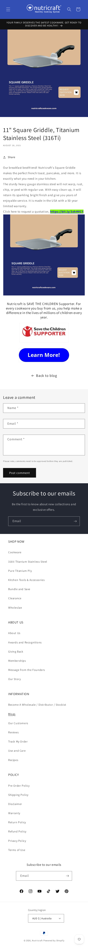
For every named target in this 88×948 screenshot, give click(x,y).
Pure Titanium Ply (20, 571)
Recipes (13, 760)
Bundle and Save (19, 589)
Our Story (14, 679)
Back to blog (46, 375)
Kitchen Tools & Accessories (26, 580)
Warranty (14, 813)
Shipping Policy (18, 795)
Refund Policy (17, 831)
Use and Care (17, 750)
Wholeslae (15, 607)
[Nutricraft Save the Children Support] (44, 342)
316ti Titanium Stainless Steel (27, 561)
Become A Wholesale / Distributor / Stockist (37, 704)
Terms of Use (16, 850)
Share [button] (11, 157)
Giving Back (15, 651)
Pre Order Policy (19, 785)
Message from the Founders (26, 670)
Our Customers (18, 723)
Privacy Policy (17, 841)
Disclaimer (15, 804)
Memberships (17, 661)
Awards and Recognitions (25, 642)
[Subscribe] (75, 521)
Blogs (12, 714)
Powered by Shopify (53, 940)
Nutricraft (37, 940)
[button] (8, 9)
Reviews (13, 732)
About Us (14, 633)
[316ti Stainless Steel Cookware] (44, 355)
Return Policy (17, 822)
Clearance (14, 598)
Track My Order (18, 741)
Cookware (14, 552)
